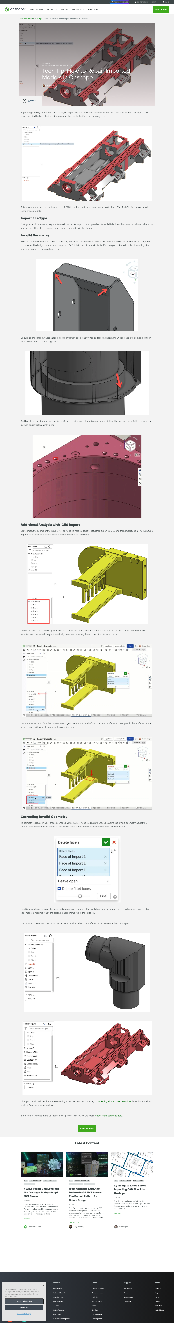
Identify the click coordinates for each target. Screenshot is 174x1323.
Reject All (24, 1307)
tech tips (38, 19)
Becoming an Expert (49, 65)
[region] (24, 1301)
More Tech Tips (87, 1128)
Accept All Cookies (24, 1301)
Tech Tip (72, 65)
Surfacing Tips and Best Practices (114, 1101)
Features (59, 65)
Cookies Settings (24, 1314)
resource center (26, 19)
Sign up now (161, 9)
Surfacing (66, 65)
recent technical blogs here (108, 1115)
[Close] (43, 1285)
